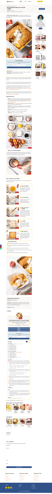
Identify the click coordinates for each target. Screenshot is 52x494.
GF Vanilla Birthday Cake (36, 476)
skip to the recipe (27, 180)
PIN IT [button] (19, 329)
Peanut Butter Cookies (22, 476)
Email (7, 463)
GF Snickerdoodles (21, 479)
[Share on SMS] (1, 248)
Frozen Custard (6, 475)
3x (29, 341)
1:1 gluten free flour (18, 103)
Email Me (19, 486)
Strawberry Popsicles (7, 480)
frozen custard (9, 94)
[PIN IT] (30, 57)
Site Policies (33, 486)
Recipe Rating (8, 445)
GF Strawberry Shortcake (36, 475)
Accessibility (33, 484)
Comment (7, 448)
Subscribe (29, 1)
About (25, 1)
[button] (7, 10)
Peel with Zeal (21, 400)
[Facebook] (38, 1)
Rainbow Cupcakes (35, 479)
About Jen (40, 28)
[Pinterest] (40, 1)
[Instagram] (42, 1)
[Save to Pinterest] (1, 247)
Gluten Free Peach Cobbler (8, 479)
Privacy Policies (34, 487)
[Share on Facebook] (1, 245)
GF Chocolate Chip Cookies (22, 475)
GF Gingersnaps (21, 480)
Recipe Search (21, 1)
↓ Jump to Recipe (42, 8)
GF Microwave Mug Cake (36, 480)
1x (26, 341)
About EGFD (20, 484)
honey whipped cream (15, 94)
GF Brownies (6, 476)
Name (7, 460)
